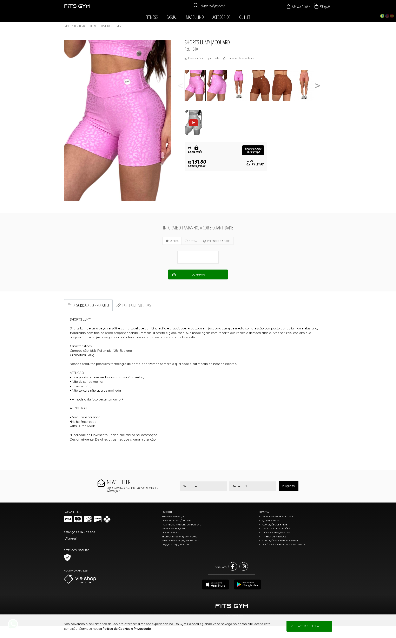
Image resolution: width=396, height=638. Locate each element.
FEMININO (79, 26)
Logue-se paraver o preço (253, 150)
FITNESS (118, 26)
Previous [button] (180, 85)
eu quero (288, 486)
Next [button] (317, 85)
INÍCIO (67, 26)
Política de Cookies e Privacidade (127, 629)
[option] (195, 85)
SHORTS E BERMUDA (99, 26)
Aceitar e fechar (309, 626)
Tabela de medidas (136, 305)
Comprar (198, 274)
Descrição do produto (91, 305)
